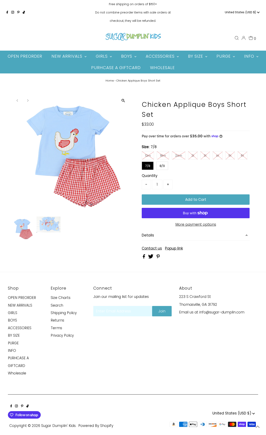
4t (217, 156)
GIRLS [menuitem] (102, 56)
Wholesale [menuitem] (162, 68)
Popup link (174, 248)
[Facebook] (7, 12)
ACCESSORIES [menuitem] (161, 56)
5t (230, 156)
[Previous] (17, 100)
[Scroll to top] (258, 427)
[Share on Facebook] (144, 257)
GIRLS (12, 312)
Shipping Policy (64, 312)
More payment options (195, 224)
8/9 (162, 166)
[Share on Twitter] (151, 257)
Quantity (150, 175)
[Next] (27, 100)
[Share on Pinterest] (158, 257)
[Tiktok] (24, 12)
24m (178, 156)
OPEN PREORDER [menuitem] (25, 56)
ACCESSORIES (19, 327)
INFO (12, 350)
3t (205, 156)
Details (148, 235)
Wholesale (17, 373)
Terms (56, 327)
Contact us (152, 248)
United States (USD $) (241, 12)
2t (192, 156)
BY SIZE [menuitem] (196, 56)
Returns (57, 320)
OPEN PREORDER (22, 297)
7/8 (147, 166)
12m (148, 156)
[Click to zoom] (123, 100)
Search (57, 305)
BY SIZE (14, 335)
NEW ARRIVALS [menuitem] (68, 56)
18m (163, 156)
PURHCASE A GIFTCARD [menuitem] (116, 68)
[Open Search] (237, 38)
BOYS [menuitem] (127, 56)
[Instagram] (12, 12)
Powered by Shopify (95, 425)
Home (110, 81)
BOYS (12, 320)
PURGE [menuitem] (224, 56)
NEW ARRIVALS (20, 305)
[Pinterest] (18, 12)
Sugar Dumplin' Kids (58, 425)
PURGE (13, 343)
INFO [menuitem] (249, 56)
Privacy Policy (62, 335)
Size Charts (60, 297)
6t (242, 156)
